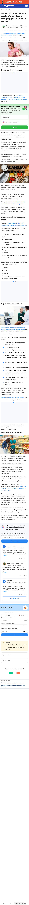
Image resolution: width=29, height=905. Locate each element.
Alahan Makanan (9, 9)
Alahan (2, 9)
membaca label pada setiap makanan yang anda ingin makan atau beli (13, 488)
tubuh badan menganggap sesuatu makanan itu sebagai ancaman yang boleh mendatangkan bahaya (14, 97)
